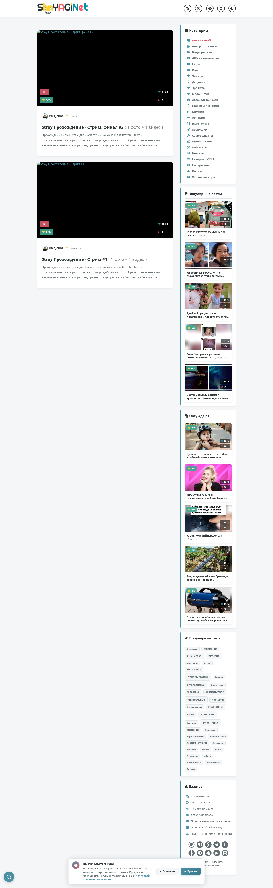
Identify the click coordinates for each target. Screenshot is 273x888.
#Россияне (192, 663)
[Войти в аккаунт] (221, 8)
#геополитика (196, 685)
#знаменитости (215, 692)
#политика (210, 722)
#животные (217, 685)
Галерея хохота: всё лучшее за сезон (206, 233)
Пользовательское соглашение (210, 821)
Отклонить (169, 871)
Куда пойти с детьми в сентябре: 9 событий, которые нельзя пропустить (207, 455)
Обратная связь (200, 802)
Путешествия (202, 141)
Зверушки (199, 129)
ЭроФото (198, 88)
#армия (219, 677)
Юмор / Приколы (204, 46)
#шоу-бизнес (194, 762)
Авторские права (201, 815)
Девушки (199, 82)
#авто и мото (194, 669)
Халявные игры (203, 177)
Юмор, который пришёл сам (205, 537)
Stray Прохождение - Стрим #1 (94, 259)
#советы (191, 749)
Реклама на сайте (201, 809)
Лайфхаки (199, 147)
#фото (207, 756)
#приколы (193, 729)
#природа (210, 729)
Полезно (198, 171)
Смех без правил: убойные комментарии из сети (207, 356)
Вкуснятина (200, 123)
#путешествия (218, 736)
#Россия (213, 656)
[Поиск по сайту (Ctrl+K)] (9, 877)
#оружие (191, 722)
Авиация (198, 117)
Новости (198, 153)
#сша (218, 749)
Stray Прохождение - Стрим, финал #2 (102, 127)
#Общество (194, 656)
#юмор (191, 769)
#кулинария (215, 706)
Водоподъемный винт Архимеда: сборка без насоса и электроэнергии (208, 578)
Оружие (198, 111)
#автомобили (198, 677)
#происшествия (195, 736)
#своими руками (197, 742)
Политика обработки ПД (206, 827)
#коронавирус (194, 706)
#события (218, 742)
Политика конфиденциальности (211, 833)
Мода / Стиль (201, 94)
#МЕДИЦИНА (210, 648)
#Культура (192, 648)
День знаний (201, 40)
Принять (192, 871)
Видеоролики (202, 52)
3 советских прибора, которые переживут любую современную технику (207, 619)
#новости (207, 714)
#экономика (213, 762)
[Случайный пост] (187, 8)
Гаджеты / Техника (206, 106)
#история (218, 699)
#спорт (205, 749)
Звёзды (197, 76)
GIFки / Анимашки (205, 58)
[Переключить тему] (232, 8)
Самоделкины (202, 135)
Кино (195, 70)
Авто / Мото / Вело (205, 100)
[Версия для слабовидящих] (210, 8)
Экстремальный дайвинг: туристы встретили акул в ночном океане (208, 396)
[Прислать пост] (198, 8)
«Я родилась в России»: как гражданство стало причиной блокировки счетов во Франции (207, 274)
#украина (192, 756)
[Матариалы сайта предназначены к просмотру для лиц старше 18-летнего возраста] (191, 844)
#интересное (196, 699)
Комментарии (199, 796)
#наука (190, 714)
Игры (196, 64)
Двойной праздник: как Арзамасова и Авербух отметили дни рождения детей (207, 315)
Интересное (200, 165)
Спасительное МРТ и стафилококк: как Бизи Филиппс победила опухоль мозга (208, 496)
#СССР (207, 663)
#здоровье (193, 692)
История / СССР (203, 159)
